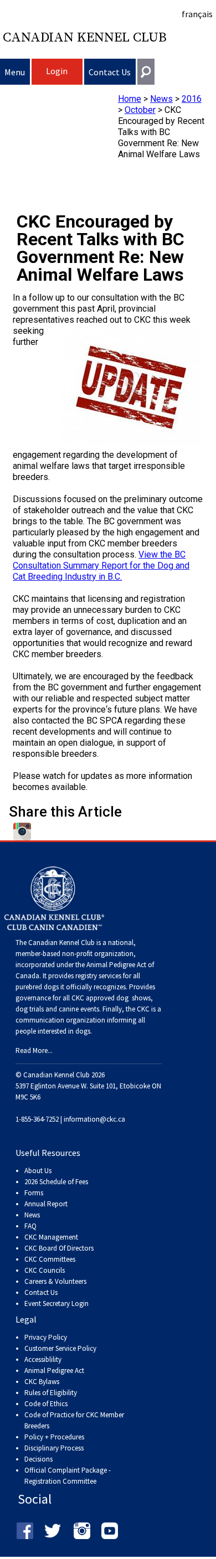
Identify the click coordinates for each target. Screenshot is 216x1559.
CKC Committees (49, 1259)
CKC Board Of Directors (59, 1248)
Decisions (38, 1459)
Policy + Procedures (54, 1437)
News (161, 99)
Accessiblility (42, 1359)
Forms (33, 1192)
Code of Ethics (46, 1403)
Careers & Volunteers (55, 1281)
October (140, 110)
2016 (192, 99)
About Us (38, 1170)
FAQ (30, 1226)
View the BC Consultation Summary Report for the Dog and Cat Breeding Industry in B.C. (101, 565)
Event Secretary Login (56, 1303)
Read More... (34, 1050)
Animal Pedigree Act (54, 1370)
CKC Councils (44, 1270)
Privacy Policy (45, 1337)
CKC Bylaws (41, 1381)
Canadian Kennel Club (85, 37)
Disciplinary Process (54, 1448)
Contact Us (110, 72)
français (197, 13)
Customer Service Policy (60, 1348)
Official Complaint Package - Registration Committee (67, 1470)
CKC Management (51, 1237)
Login (57, 70)
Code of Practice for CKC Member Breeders (74, 1420)
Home (129, 99)
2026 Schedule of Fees (56, 1181)
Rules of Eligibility (50, 1392)
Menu (14, 72)
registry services (97, 975)
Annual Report (46, 1204)
